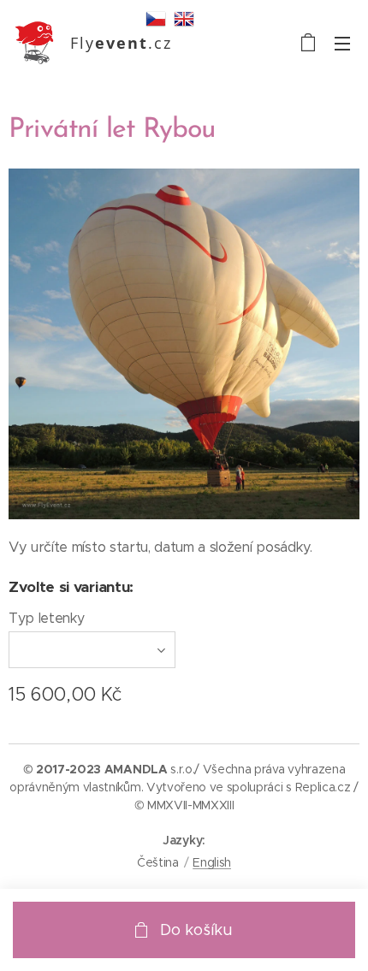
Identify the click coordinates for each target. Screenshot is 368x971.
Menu (342, 43)
